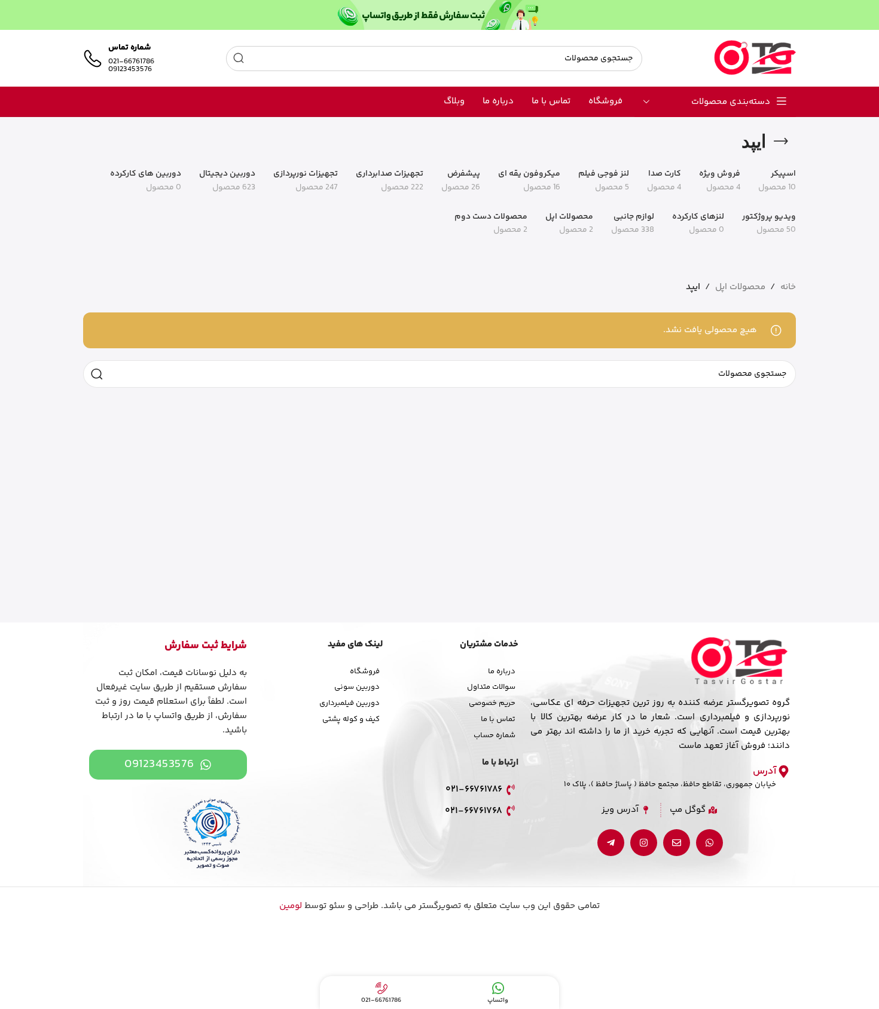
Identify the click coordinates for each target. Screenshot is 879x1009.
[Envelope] (676, 842)
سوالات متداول (491, 687)
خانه (788, 287)
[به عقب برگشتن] (781, 142)
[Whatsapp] (709, 842)
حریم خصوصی (492, 703)
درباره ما (501, 671)
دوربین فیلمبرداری (349, 703)
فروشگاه (365, 671)
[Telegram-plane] (610, 842)
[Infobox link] (118, 58)
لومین (290, 906)
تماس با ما (498, 719)
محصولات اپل (740, 287)
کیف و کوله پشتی (351, 719)
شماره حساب (494, 735)
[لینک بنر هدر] (439, 15)
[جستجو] (238, 58)
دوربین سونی (357, 687)
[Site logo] (755, 58)
